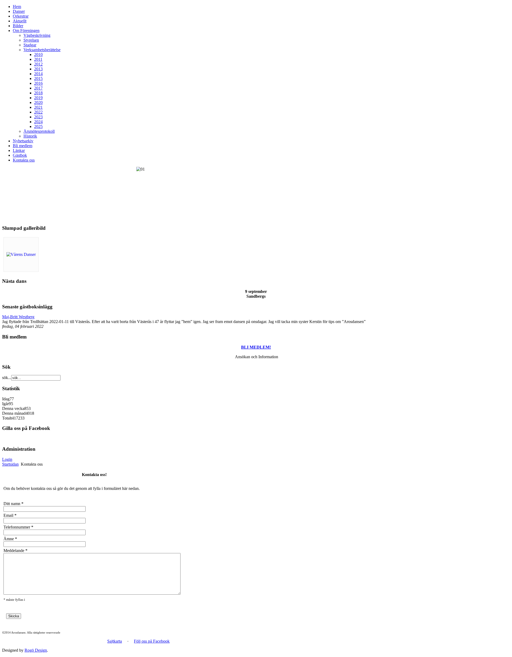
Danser (19, 11)
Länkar (19, 150)
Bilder (18, 25)
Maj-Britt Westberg (18, 317)
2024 (38, 121)
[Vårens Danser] (21, 254)
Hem (17, 6)
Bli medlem (22, 145)
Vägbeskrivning (36, 35)
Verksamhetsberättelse (42, 49)
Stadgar (29, 45)
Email (8, 515)
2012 (38, 64)
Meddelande (13, 550)
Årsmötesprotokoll (39, 131)
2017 (38, 88)
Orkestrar (21, 16)
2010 (38, 54)
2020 (38, 102)
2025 (38, 126)
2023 (38, 117)
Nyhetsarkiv (23, 141)
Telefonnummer (16, 527)
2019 (38, 97)
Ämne (8, 539)
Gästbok (20, 155)
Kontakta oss (24, 160)
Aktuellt (19, 21)
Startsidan (10, 464)
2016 (38, 83)
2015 (38, 78)
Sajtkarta (114, 641)
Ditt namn (11, 503)
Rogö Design (36, 650)
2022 (38, 112)
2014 (38, 73)
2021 (38, 107)
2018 (38, 93)
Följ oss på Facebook (152, 641)
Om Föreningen (26, 30)
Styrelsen (31, 40)
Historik (30, 136)
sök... (6, 377)
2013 (38, 69)
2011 (38, 59)
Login (7, 459)
